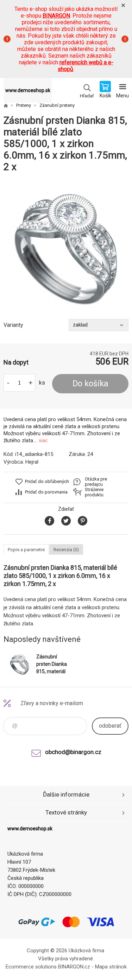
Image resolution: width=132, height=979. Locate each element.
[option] (66, 245)
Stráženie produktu (94, 492)
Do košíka (90, 383)
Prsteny (23, 105)
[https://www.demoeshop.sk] (6, 105)
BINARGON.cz (74, 967)
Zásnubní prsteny (57, 105)
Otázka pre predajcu (96, 481)
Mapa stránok (111, 967)
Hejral (31, 462)
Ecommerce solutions (31, 967)
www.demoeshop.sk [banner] (27, 90)
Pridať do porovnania (46, 492)
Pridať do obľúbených (47, 481)
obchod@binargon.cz (73, 751)
